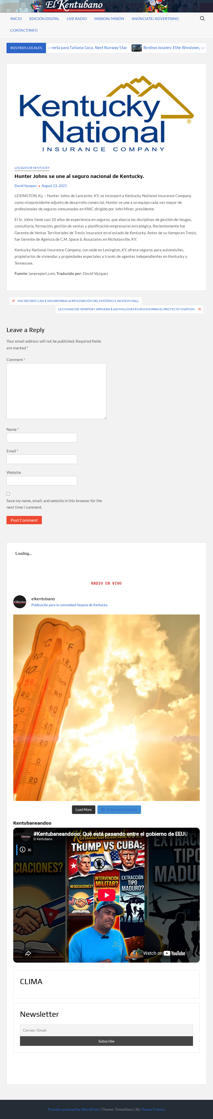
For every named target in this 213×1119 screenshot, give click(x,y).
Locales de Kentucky (32, 168)
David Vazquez (26, 186)
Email (12, 450)
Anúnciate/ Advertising (155, 18)
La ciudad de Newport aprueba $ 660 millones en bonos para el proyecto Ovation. (126, 309)
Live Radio (77, 18)
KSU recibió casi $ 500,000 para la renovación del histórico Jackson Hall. (78, 301)
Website (13, 472)
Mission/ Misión (109, 18)
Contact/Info (24, 30)
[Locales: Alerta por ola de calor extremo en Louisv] (106, 707)
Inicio (16, 18)
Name (12, 429)
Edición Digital (44, 18)
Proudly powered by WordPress (73, 1109)
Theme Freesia (152, 1109)
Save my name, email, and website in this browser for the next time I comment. (54, 504)
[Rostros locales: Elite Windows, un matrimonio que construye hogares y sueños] (90, 47)
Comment (15, 359)
